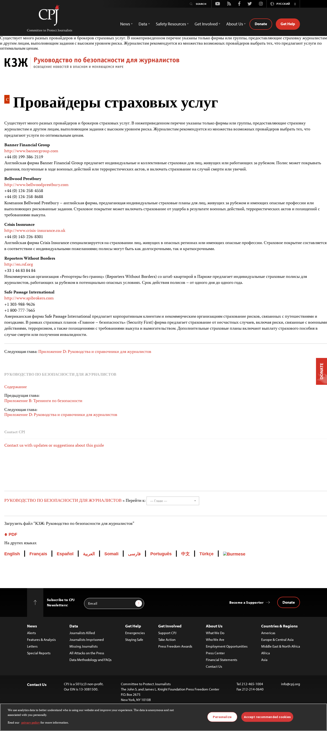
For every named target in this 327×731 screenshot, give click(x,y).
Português (161, 553)
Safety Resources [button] (171, 24)
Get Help (288, 23)
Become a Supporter (246, 602)
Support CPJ (167, 633)
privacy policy (30, 722)
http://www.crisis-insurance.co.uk (34, 230)
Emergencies (135, 633)
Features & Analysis (41, 639)
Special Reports (39, 653)
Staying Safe (134, 639)
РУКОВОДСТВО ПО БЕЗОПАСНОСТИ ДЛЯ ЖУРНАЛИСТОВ (63, 500)
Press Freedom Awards (175, 646)
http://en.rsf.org (18, 264)
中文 (185, 553)
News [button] (125, 24)
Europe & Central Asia (277, 639)
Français (38, 553)
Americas (268, 633)
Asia (264, 659)
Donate (261, 23)
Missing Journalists (83, 646)
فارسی (134, 553)
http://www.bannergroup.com (31, 151)
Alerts (31, 633)
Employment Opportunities (227, 646)
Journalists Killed (82, 633)
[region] (163, 717)
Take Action (166, 639)
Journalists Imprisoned (86, 639)
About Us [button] (234, 24)
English (12, 553)
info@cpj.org (290, 684)
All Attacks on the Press (86, 653)
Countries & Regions (279, 625)
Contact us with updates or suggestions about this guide (54, 445)
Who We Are (215, 639)
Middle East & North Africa (280, 646)
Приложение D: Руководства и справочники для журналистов (94, 352)
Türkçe (206, 553)
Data (73, 625)
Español (65, 553)
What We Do (215, 633)
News (32, 625)
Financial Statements (221, 659)
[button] (295, 4)
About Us (214, 625)
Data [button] (143, 24)
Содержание (15, 387)
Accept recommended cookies (267, 717)
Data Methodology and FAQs (90, 659)
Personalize (222, 717)
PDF (12, 534)
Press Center (215, 653)
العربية (89, 553)
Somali (111, 553)
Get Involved (169, 625)
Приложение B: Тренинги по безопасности (43, 401)
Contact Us (214, 666)
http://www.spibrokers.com (29, 298)
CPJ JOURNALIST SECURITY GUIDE (165, 64)
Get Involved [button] (206, 24)
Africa (265, 653)
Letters (32, 646)
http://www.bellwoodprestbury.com (36, 185)
